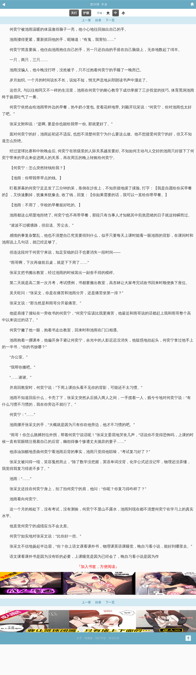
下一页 (110, 20)
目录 (98, 20)
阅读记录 (114, 638)
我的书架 (100, 638)
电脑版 (89, 638)
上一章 (86, 20)
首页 (79, 638)
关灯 (74, 13)
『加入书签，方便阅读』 (98, 566)
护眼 (86, 13)
